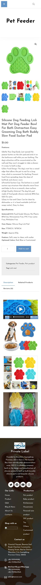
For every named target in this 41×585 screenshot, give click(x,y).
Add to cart (23, 249)
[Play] (7, 317)
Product (8, 499)
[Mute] (32, 317)
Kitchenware (28, 503)
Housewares (28, 507)
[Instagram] (29, 484)
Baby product (28, 499)
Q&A (7, 503)
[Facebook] (17, 484)
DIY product (28, 518)
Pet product (30, 264)
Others (26, 526)
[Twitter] (11, 484)
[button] (20, 309)
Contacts (8, 515)
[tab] (8, 283)
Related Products (25, 282)
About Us (9, 511)
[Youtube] (23, 484)
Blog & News (10, 507)
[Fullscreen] (36, 317)
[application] (20, 309)
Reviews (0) (8, 288)
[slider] (18, 316)
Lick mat (13, 268)
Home (7, 495)
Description (8, 282)
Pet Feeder (20, 264)
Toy (24, 522)
